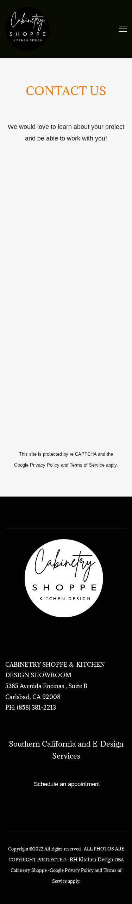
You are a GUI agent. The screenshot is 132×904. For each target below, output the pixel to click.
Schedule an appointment (67, 784)
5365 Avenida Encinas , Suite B (46, 686)
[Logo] (28, 29)
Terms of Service (87, 465)
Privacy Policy (44, 465)
